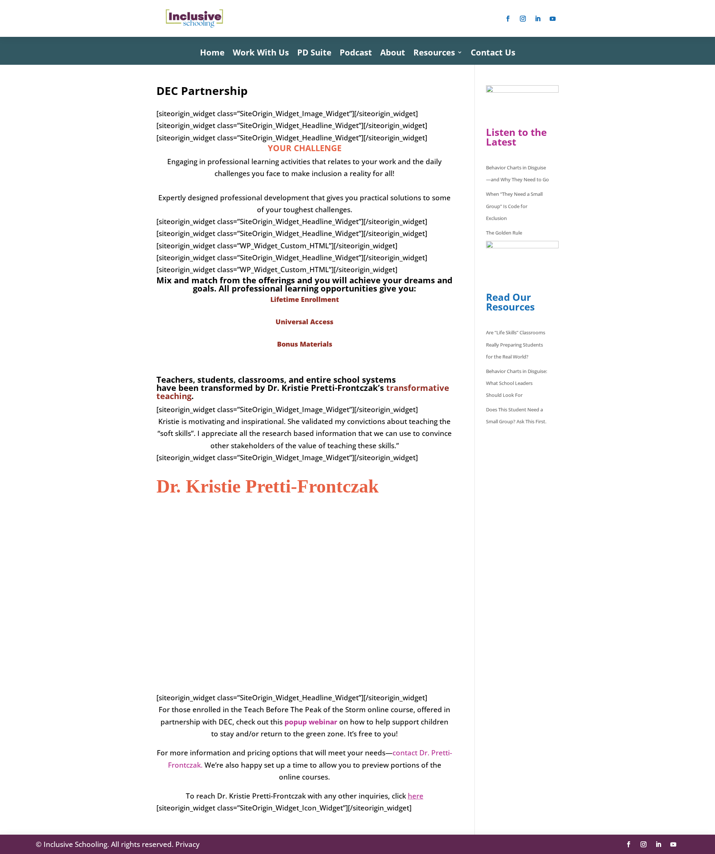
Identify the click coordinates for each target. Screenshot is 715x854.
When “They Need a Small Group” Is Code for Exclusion (514, 206)
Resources (434, 54)
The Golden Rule (504, 232)
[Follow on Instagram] (523, 19)
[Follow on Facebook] (508, 19)
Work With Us (261, 54)
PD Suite (314, 54)
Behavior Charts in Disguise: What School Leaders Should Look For (516, 383)
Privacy (187, 844)
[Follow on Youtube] (553, 19)
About (392, 54)
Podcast (356, 54)
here (415, 796)
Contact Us (493, 54)
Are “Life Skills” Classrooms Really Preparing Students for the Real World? (515, 344)
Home (212, 54)
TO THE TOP (304, 820)
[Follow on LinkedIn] (538, 19)
